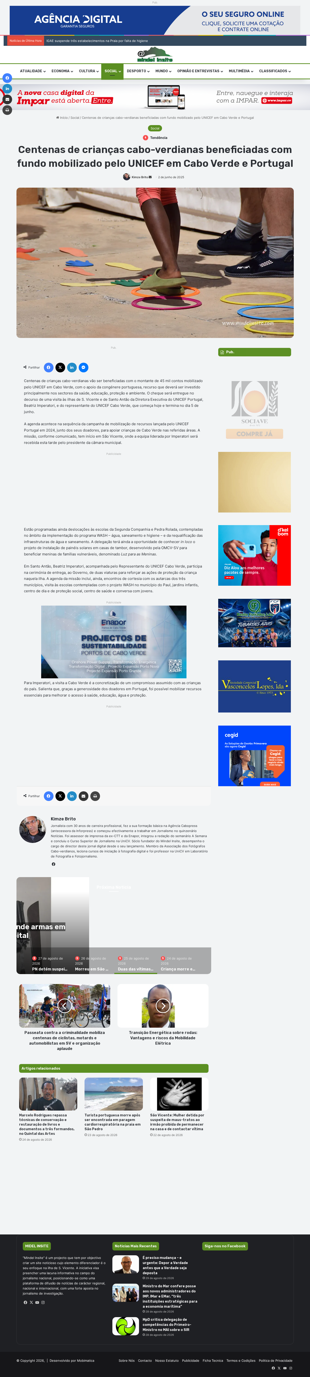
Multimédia (239, 71)
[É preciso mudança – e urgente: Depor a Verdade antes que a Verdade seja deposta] (125, 1264)
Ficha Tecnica (213, 1360)
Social (111, 71)
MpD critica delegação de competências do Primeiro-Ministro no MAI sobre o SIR (167, 1325)
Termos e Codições (241, 1360)
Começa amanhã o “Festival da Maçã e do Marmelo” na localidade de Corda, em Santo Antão (116, 41)
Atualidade (31, 71)
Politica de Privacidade (276, 1360)
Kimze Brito (140, 177)
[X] (31, 1302)
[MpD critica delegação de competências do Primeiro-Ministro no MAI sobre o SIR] (125, 1326)
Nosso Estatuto (167, 1360)
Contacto (145, 1360)
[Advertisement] (114, 491)
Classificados (273, 71)
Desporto (136, 71)
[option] (50, 960)
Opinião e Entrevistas (198, 71)
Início (63, 118)
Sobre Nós (127, 1360)
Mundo (161, 71)
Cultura (87, 71)
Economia (61, 71)
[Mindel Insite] (155, 54)
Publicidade (190, 1360)
